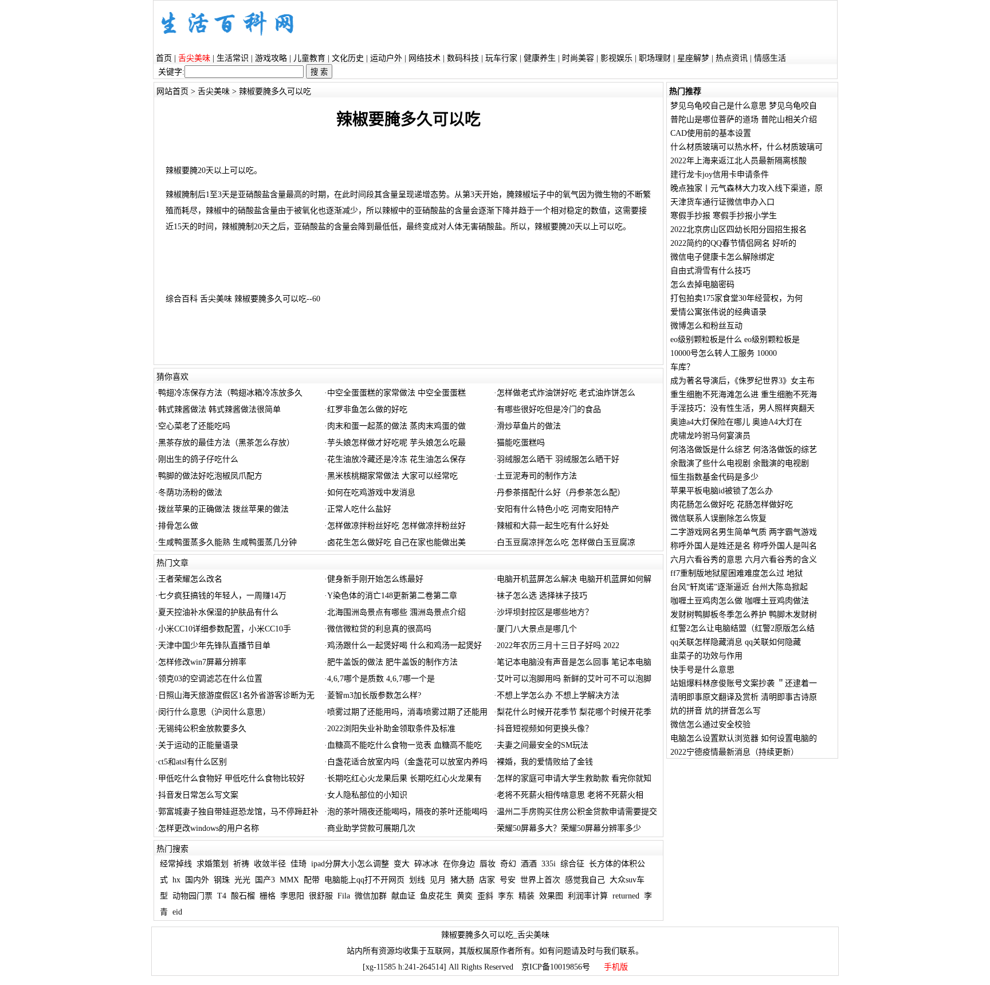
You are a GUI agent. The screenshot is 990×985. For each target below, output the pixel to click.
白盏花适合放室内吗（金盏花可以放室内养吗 (407, 762)
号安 (508, 880)
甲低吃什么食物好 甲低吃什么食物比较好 (231, 778)
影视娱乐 (616, 58)
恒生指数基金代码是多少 (714, 477)
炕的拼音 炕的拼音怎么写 (715, 711)
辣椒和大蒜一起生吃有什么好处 (553, 525)
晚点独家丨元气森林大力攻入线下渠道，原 (746, 188)
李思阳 (292, 896)
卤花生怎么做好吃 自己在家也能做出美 (396, 542)
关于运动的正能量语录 (198, 745)
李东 (506, 896)
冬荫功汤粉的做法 (190, 492)
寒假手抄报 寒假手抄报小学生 (723, 215)
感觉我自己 (585, 880)
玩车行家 (501, 58)
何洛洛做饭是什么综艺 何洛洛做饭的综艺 (743, 449)
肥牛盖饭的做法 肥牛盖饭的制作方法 (392, 662)
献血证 (403, 896)
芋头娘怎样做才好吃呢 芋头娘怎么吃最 (396, 442)
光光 (242, 880)
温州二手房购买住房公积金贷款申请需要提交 (577, 811)
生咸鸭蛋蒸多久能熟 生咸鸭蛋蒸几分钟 (227, 542)
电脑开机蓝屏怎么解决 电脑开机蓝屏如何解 (574, 579)
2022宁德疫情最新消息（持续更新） (734, 752)
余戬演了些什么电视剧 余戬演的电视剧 (739, 463)
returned (625, 896)
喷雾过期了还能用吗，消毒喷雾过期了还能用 (407, 712)
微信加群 (371, 896)
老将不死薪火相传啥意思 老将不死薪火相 (570, 795)
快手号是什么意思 (702, 669)
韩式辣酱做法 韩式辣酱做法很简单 (219, 409)
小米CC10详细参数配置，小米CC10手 (224, 629)
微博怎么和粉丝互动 (706, 325)
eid (177, 912)
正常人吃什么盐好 (359, 509)
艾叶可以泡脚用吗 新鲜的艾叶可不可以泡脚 (574, 678)
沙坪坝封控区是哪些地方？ (545, 612)
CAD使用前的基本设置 (710, 133)
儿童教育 (309, 58)
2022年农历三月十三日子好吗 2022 (558, 645)
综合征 (572, 864)
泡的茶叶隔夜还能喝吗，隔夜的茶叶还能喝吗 (407, 811)
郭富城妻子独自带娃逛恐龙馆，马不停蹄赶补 (238, 811)
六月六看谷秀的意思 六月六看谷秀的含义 (743, 559)
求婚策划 (213, 864)
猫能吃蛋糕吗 (521, 442)
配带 (312, 880)
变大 (402, 864)
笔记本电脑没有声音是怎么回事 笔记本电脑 (574, 662)
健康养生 (540, 58)
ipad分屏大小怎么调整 (350, 864)
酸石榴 (243, 896)
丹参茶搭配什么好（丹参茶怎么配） (561, 492)
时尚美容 (578, 58)
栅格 (268, 896)
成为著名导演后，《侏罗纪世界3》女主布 (742, 380)
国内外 (197, 880)
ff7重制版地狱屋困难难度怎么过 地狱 (736, 573)
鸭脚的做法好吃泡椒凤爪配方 (210, 476)
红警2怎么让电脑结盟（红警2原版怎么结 (742, 628)
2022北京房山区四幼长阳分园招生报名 (738, 229)
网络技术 (424, 58)
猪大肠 (462, 880)
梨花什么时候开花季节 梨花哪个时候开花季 (574, 712)
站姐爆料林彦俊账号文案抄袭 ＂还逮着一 (743, 683)
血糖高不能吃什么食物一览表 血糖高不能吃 (404, 745)
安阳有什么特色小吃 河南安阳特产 (558, 509)
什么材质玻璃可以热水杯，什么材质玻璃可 (746, 147)
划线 (417, 880)
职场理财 (655, 58)
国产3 (265, 880)
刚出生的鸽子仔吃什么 (198, 459)
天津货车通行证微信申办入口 (722, 202)
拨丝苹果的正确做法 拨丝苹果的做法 (223, 509)
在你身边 (459, 864)
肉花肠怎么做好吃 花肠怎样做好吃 (731, 504)
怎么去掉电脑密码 (702, 284)
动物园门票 (192, 896)
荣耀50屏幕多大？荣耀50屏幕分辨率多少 (569, 828)
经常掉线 (176, 864)
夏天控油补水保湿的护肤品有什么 (218, 612)
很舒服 (321, 896)
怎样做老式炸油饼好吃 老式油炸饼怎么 (566, 392)
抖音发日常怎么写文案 (198, 795)
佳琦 (298, 864)
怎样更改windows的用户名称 (208, 828)
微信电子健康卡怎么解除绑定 (722, 257)
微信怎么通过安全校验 (710, 724)
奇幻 (508, 864)
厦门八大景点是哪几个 (537, 629)
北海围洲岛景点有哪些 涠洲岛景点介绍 (396, 612)
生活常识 (233, 58)
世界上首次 (540, 880)
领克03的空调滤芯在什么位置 (210, 678)
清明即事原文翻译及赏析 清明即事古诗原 (743, 697)
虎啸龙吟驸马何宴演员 (710, 435)
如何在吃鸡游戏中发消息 (371, 492)
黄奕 (465, 896)
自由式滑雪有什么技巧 (710, 270)
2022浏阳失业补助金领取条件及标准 (391, 728)
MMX (289, 880)
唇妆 (488, 864)
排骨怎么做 (178, 525)
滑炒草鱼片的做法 (529, 426)
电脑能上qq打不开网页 (364, 880)
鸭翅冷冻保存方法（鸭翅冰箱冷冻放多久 (230, 392)
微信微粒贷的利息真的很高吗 (379, 629)
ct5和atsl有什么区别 (192, 762)
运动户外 (386, 58)
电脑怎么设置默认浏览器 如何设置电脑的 (743, 738)
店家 (487, 880)
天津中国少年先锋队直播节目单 (214, 645)
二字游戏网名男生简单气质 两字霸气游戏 (743, 532)
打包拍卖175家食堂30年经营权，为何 (736, 298)
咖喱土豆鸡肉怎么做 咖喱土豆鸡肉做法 (739, 601)
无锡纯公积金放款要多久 (202, 728)
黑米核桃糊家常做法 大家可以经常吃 (392, 476)
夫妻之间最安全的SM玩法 (542, 745)
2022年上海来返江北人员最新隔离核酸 (738, 160)
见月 (438, 880)
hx (176, 880)
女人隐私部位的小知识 (367, 795)
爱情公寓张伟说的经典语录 (718, 312)
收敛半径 (270, 864)
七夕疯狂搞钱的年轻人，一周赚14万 (222, 595)
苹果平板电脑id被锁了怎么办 (721, 490)
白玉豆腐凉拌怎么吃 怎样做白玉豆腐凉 (566, 542)
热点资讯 (732, 58)
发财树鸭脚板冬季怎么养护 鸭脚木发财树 (743, 614)
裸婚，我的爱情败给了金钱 (545, 762)
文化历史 (348, 58)
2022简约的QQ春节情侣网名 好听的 (733, 243)
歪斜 (485, 896)
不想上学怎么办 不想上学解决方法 (558, 695)
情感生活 (770, 58)
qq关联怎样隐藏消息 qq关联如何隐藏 (735, 642)
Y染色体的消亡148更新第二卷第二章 (392, 595)
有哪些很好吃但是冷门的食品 (549, 409)
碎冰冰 (426, 864)
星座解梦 (693, 58)
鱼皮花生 (436, 896)
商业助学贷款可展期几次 (371, 828)
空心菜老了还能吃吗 (194, 426)
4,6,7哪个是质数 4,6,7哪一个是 (381, 678)
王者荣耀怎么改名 (190, 579)
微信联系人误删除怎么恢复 (718, 518)
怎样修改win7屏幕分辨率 (202, 662)
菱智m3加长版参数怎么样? (374, 695)
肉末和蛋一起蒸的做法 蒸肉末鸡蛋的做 (396, 426)
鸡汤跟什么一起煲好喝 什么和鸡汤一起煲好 (404, 645)
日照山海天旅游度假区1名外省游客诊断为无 (236, 695)
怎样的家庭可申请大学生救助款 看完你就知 (574, 778)
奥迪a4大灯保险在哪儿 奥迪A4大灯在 (736, 422)
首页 (164, 58)
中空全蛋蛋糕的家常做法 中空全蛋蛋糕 (396, 392)
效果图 (551, 896)
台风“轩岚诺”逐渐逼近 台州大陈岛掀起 (739, 587)
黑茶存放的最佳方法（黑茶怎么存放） (226, 442)
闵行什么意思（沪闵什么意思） (214, 712)
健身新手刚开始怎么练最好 (375, 579)
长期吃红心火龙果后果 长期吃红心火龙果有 (404, 778)
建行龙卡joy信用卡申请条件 (719, 174)
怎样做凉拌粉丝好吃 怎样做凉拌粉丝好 (396, 525)
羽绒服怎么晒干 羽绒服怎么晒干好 (558, 459)
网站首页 (172, 91)
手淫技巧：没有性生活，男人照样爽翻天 (742, 408)
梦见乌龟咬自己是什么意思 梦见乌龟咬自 (743, 105)
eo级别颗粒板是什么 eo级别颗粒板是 (735, 339)
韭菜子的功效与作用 (706, 656)
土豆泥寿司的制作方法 (537, 476)
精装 (526, 896)
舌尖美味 (214, 91)
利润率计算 (588, 896)
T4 (221, 896)
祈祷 (241, 864)
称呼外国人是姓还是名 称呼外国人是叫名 (743, 545)
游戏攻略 (271, 58)
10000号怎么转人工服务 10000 (723, 353)
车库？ (682, 367)
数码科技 (463, 58)
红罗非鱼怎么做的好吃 (367, 409)
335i (548, 864)
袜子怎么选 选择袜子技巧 (542, 595)
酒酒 (529, 864)
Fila (343, 896)
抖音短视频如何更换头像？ (545, 728)
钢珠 (222, 880)
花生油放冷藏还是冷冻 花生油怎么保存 (396, 459)
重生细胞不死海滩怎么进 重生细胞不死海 (743, 394)
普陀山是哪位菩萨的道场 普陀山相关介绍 (743, 119)
